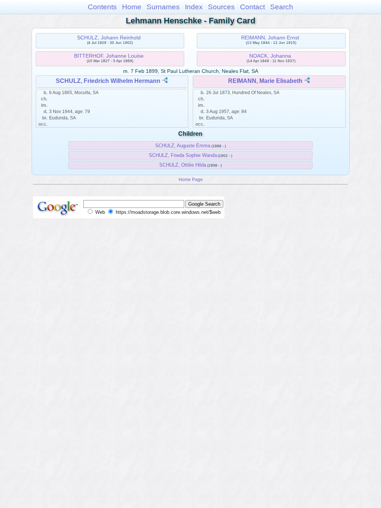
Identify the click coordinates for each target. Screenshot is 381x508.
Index (194, 7)
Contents (102, 7)
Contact (252, 7)
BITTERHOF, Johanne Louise (109, 56)
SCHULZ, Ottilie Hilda (182, 165)
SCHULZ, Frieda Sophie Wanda (183, 155)
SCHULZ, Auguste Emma (182, 145)
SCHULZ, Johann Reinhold (109, 38)
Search (281, 7)
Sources (221, 7)
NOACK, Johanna (270, 56)
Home (131, 7)
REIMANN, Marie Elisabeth (265, 81)
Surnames (163, 7)
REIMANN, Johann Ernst (270, 38)
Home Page (191, 179)
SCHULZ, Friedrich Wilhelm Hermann (108, 81)
